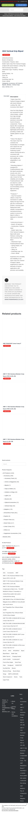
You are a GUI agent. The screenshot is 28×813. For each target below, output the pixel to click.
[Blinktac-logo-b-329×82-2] (4, 9)
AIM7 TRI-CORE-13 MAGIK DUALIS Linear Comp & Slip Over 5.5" (12, 630)
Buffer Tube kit (6, 656)
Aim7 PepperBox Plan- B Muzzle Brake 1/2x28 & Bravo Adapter (13, 614)
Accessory (12, 83)
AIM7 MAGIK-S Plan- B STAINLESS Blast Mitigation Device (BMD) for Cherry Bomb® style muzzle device (14, 602)
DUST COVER (7, 659)
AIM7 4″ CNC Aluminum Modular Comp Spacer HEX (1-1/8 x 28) (13, 582)
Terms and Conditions (14, 714)
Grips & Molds (9, 488)
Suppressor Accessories (11, 533)
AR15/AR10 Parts (9, 512)
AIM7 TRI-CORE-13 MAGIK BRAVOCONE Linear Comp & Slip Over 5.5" (14, 625)
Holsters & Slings (10, 492)
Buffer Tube (14, 653)
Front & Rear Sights (8, 662)
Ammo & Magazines (10, 482)
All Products (19, 83)
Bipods (4, 85)
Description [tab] (6, 96)
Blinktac (9, 85)
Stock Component (7, 677)
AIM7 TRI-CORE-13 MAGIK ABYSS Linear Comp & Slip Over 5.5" (14, 619)
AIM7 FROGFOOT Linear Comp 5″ (12, 343)
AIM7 (17, 572)
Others (6, 530)
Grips (4, 665)
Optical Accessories (10, 502)
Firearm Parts (8, 519)
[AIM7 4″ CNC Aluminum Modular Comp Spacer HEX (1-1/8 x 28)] (14, 351)
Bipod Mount (6, 653)
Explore (6, 516)
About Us (13, 702)
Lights (6, 495)
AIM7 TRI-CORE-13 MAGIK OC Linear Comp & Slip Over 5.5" (13, 641)
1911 (4, 572)
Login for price (6, 54)
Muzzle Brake (16, 671)
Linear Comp (7, 526)
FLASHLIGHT (16, 659)
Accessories (10, 572)
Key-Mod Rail (6, 668)
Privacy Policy (14, 707)
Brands (5, 536)
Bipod (22, 650)
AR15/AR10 (16, 650)
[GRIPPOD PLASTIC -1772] (14, 35)
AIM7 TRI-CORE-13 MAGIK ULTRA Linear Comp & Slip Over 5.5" (14, 646)
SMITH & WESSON (13, 674)
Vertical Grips (16, 85)
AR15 (9, 650)
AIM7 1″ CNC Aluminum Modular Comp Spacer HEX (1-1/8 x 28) (13, 577)
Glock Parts (7, 523)
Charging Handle (16, 656)
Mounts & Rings (7, 671)
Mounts (7, 499)
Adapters (6, 509)
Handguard (10, 665)
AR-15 (4, 650)
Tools (20, 677)
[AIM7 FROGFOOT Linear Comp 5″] (14, 320)
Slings (4, 674)
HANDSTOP (18, 665)
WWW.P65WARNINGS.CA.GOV (14, 299)
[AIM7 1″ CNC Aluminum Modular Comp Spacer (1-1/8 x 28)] (14, 416)
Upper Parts (6, 679)
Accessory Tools (9, 478)
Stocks (15, 677)
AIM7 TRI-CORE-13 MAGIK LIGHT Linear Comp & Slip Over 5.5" (13, 636)
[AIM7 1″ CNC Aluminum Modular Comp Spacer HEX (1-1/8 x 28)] (14, 383)
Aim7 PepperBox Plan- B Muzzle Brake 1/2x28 (13, 608)
